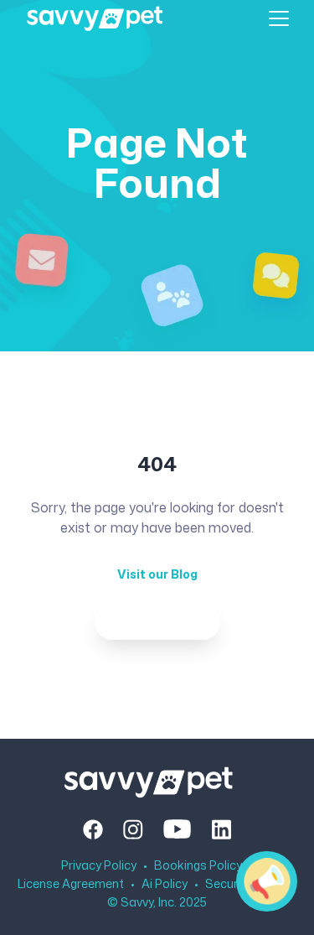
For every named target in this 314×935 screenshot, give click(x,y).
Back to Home (157, 622)
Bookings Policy (198, 865)
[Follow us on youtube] (177, 829)
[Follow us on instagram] (133, 829)
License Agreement (71, 884)
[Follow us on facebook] (93, 829)
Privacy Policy (98, 865)
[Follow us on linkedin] (221, 829)
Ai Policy (165, 884)
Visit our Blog (157, 574)
